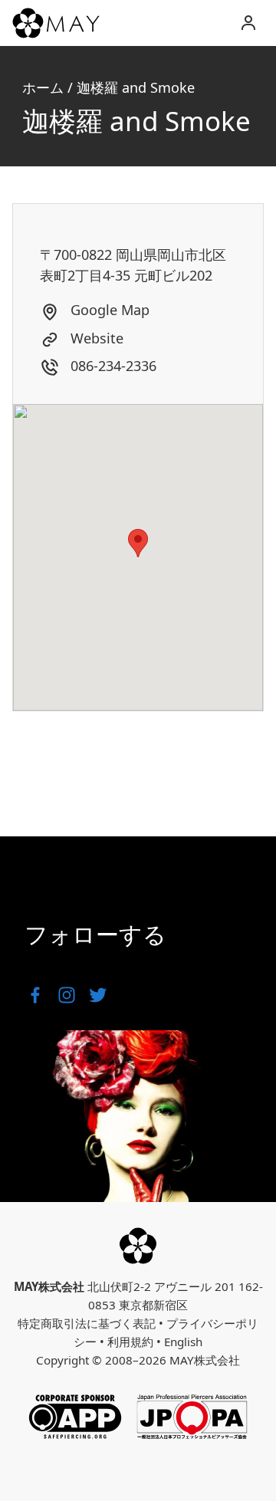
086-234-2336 (111, 365)
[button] (138, 543)
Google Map (108, 310)
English (183, 1341)
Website (95, 338)
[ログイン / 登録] (248, 23)
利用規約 (130, 1341)
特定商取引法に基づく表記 (87, 1323)
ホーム (43, 87)
